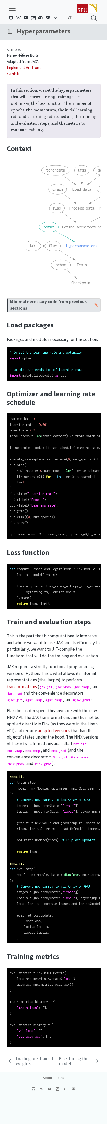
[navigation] (58, 31)
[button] (10, 31)
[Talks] (55, 18)
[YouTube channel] (26, 18)
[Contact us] (48, 18)
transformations (22, 686)
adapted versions (54, 730)
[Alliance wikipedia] (18, 18)
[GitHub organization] (11, 18)
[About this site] (62, 18)
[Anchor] (36, 148)
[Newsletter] (40, 18)
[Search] (94, 18)
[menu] (12, 8)
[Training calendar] (33, 18)
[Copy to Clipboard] (97, 348)
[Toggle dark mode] (70, 18)
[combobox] (94, 18)
